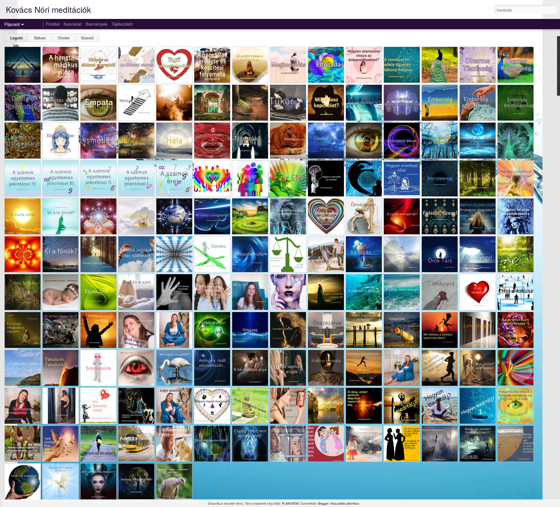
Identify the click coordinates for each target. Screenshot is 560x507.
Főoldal (53, 24)
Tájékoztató (122, 24)
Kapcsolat (73, 24)
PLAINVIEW (290, 503)
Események (96, 24)
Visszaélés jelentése (344, 503)
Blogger (323, 503)
